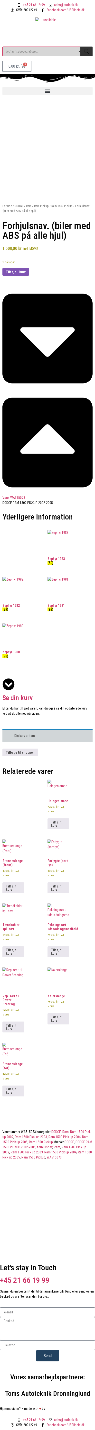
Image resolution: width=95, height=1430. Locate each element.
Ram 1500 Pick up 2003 (31, 1137)
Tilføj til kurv (16, 272)
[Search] (86, 51)
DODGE (19, 206)
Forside (7, 206)
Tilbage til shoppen (20, 752)
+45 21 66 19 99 (24, 1280)
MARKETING (57, 1409)
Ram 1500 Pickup (62, 206)
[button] (47, 91)
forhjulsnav (44, 1147)
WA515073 (54, 1157)
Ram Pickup (41, 206)
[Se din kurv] (8, 684)
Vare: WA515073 (13, 498)
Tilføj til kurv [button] (57, 824)
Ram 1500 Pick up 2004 (64, 1137)
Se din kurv (17, 698)
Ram (28, 206)
